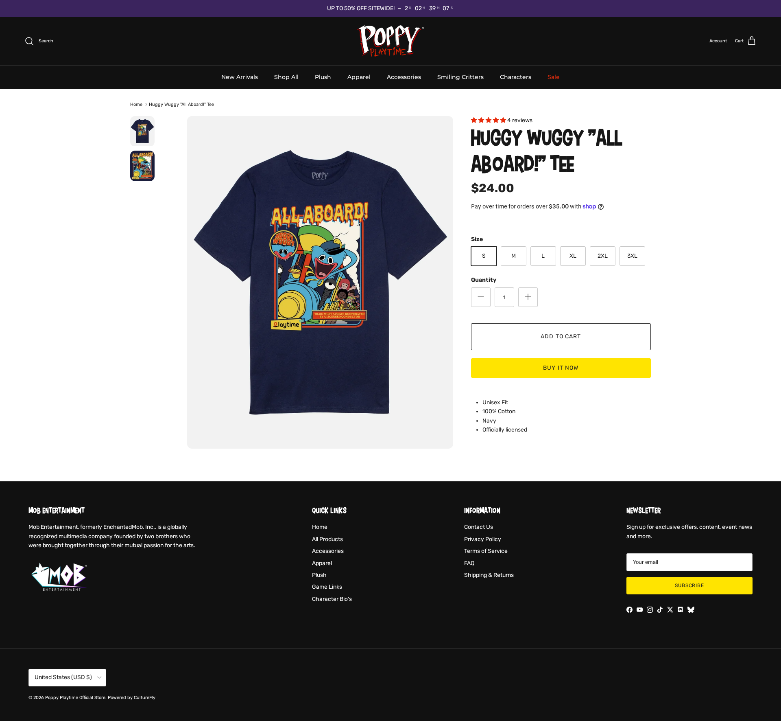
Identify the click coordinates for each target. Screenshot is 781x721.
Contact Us (478, 527)
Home (136, 104)
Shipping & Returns (489, 575)
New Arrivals (239, 76)
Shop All (286, 76)
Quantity (483, 279)
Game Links (327, 586)
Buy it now (560, 367)
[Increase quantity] (528, 297)
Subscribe (690, 585)
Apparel (359, 76)
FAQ (469, 563)
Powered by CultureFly (131, 697)
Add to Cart (561, 336)
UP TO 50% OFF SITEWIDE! (361, 8)
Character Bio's (332, 599)
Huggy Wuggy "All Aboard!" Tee (181, 104)
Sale (554, 76)
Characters (515, 76)
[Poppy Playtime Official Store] (390, 41)
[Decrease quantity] (481, 297)
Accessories (404, 76)
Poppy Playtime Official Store (75, 697)
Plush (323, 76)
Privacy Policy (482, 539)
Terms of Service (486, 551)
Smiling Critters (460, 76)
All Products (327, 539)
